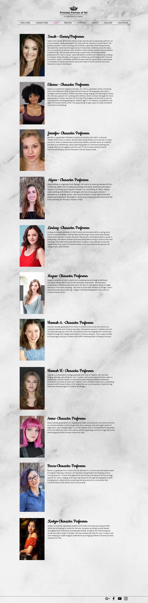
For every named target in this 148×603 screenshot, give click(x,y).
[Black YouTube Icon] (119, 598)
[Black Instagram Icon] (126, 598)
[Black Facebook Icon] (113, 598)
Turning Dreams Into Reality (73, 16)
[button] (32, 55)
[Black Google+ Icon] (107, 598)
